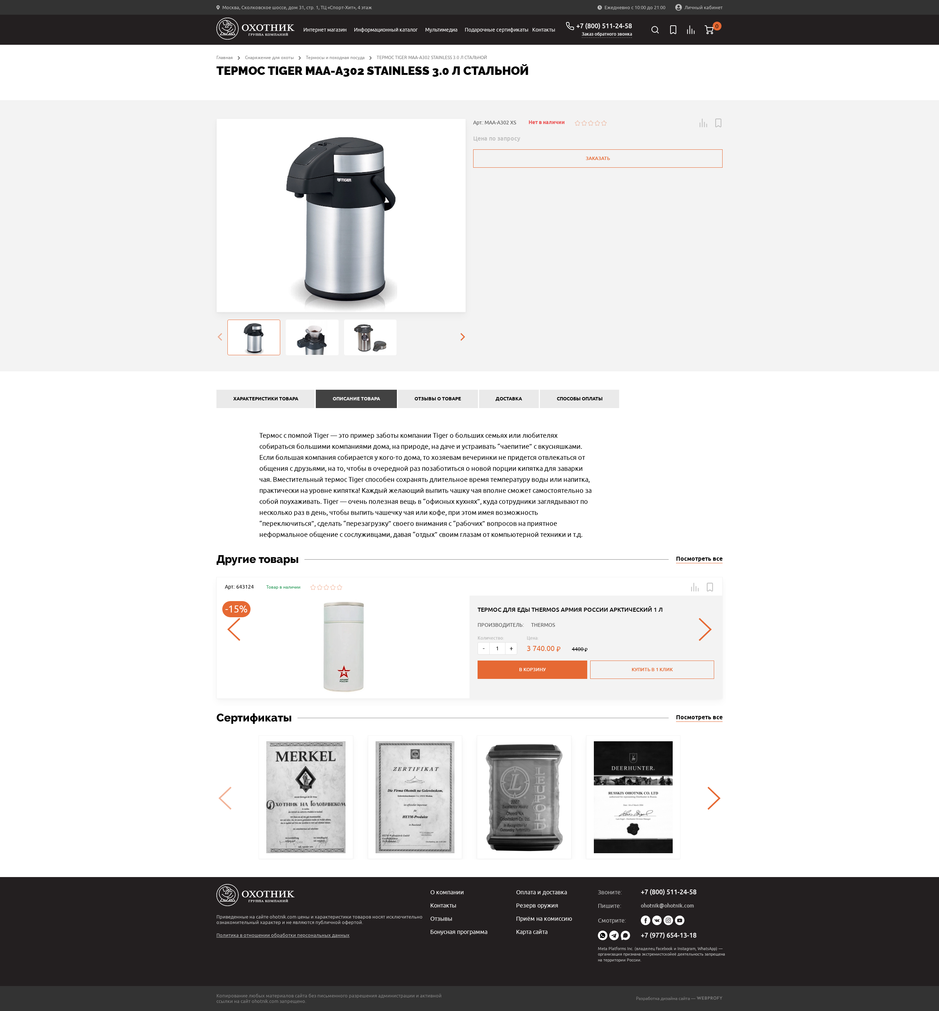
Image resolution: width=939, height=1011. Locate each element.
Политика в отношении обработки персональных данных (283, 935)
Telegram (614, 935)
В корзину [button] (532, 669)
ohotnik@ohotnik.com (667, 905)
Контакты (543, 30)
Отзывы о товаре (437, 399)
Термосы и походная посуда (335, 57)
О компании (447, 892)
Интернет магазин (325, 30)
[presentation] (219, 337)
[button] (703, 123)
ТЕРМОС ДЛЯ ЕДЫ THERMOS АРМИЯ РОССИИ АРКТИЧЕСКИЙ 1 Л (570, 610)
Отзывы (441, 918)
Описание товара (356, 399)
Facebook (645, 920)
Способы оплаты (580, 399)
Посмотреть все (699, 559)
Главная (224, 57)
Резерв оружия (537, 905)
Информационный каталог (386, 30)
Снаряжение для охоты (269, 57)
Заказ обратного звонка (607, 34)
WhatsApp (602, 935)
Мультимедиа (441, 30)
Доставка (509, 399)
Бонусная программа (458, 931)
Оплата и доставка (541, 892)
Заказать (598, 158)
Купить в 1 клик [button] (652, 669)
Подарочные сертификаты (497, 30)
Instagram (668, 920)
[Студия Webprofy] (710, 998)
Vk (657, 920)
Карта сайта (532, 931)
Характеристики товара (265, 399)
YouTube (679, 920)
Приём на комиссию (544, 918)
